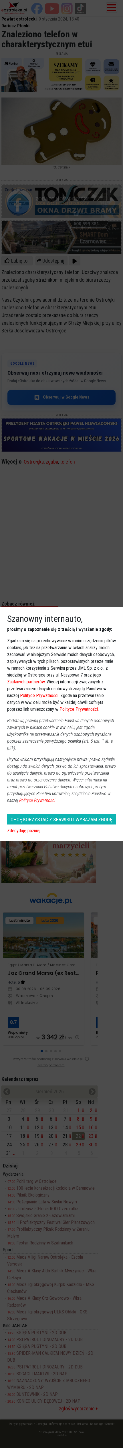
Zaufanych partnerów (26, 682)
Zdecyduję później (23, 830)
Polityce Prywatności (39, 695)
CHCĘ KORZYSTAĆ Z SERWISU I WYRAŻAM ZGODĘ (61, 820)
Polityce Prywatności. (37, 800)
